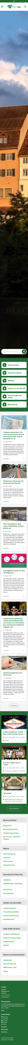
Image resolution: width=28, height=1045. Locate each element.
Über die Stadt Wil (9, 964)
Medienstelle (4, 1029)
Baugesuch (7, 826)
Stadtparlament (8, 941)
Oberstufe (6, 858)
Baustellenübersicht (10, 829)
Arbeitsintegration (9, 908)
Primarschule (8, 861)
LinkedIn (5, 1022)
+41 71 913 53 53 (5, 995)
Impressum (4, 1032)
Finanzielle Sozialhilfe (11, 912)
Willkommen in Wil (9, 967)
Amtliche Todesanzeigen (12, 938)
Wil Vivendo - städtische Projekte (11, 838)
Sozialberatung (8, 919)
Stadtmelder (7, 960)
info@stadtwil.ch (5, 997)
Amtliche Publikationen (11, 934)
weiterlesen (6, 458)
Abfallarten (7, 880)
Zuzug (5, 971)
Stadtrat (6, 945)
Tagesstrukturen (9, 865)
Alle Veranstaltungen (14, 808)
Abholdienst (7, 890)
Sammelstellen (8, 893)
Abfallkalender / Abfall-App (12, 883)
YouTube (5, 1020)
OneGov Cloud (5, 1038)
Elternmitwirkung (9, 854)
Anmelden (11, 1039)
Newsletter (4, 1027)
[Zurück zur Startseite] (14, 6)
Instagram (5, 1019)
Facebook (5, 1017)
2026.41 (11, 1038)
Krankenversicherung (11, 916)
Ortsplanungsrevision (11, 833)
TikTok (4, 1024)
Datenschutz (4, 1039)
